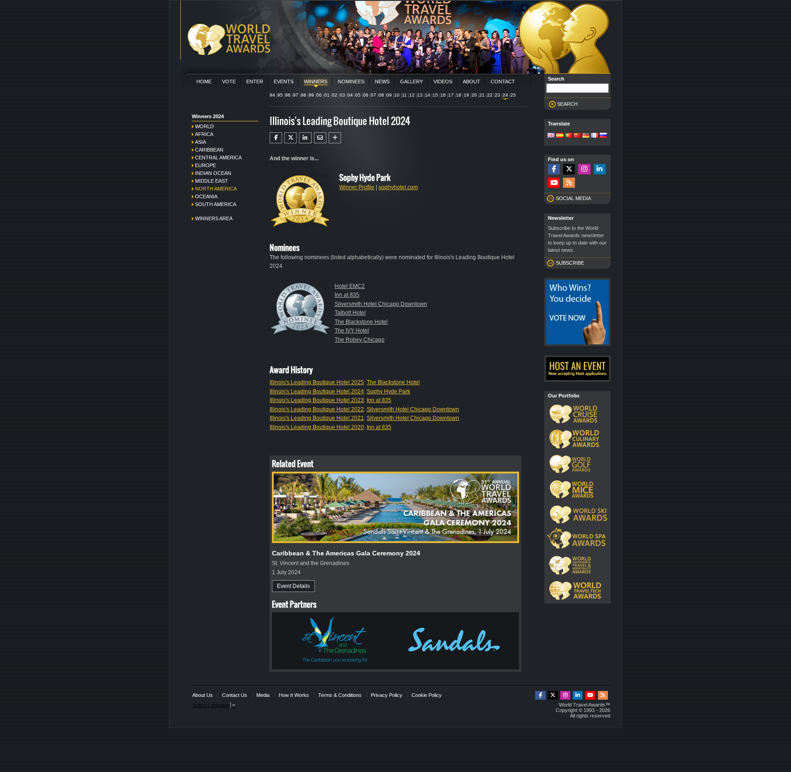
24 (505, 95)
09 (389, 95)
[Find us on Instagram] (584, 169)
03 (342, 95)
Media (263, 695)
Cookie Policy (427, 695)
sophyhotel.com (398, 187)
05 (358, 95)
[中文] (577, 136)
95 (280, 95)
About (471, 81)
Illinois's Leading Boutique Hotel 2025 (317, 382)
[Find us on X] (569, 169)
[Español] (559, 136)
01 (327, 95)
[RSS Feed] (569, 183)
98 (303, 95)
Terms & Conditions (340, 695)
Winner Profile (356, 187)
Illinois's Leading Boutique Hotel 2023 (317, 400)
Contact (503, 81)
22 (490, 95)
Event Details (293, 586)
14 (427, 95)
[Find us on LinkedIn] (600, 169)
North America (216, 188)
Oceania (206, 196)
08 (381, 95)
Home (203, 81)
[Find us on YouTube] (554, 183)
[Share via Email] (320, 138)
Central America (218, 157)
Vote (229, 81)
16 (443, 95)
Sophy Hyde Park (388, 391)
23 (497, 95)
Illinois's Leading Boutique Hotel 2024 (317, 391)
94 (272, 95)
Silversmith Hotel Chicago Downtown (381, 304)
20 (474, 95)
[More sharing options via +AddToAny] (335, 138)
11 (404, 95)
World (204, 126)
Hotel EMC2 (350, 286)
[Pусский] (603, 136)
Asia (200, 142)
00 (319, 95)
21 (482, 95)
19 (466, 95)
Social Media (573, 198)
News (382, 81)
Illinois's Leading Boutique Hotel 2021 (317, 418)
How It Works (294, 695)
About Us (202, 695)
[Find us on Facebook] (554, 169)
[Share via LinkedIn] (305, 138)
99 (311, 95)
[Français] (594, 136)
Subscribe (570, 263)
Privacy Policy (386, 695)
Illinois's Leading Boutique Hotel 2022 (317, 409)
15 (435, 95)
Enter (254, 81)
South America (215, 204)
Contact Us (234, 695)
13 (420, 95)
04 (350, 95)
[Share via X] (290, 138)
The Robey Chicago (360, 340)
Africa (204, 134)
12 (412, 95)
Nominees (351, 81)
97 (295, 95)
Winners (315, 81)
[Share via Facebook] (276, 138)
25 (513, 95)
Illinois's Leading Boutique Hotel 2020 (317, 427)
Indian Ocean (213, 173)
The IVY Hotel (352, 330)
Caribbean (209, 149)
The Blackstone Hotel (361, 322)
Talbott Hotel (350, 313)
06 (365, 95)
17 (451, 95)
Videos (442, 81)
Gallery (411, 81)
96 (288, 95)
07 (373, 95)
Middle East (211, 181)
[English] (551, 136)
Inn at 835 (347, 295)
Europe (205, 165)
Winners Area (214, 218)
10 (397, 95)
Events (283, 81)
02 (334, 95)
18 (458, 95)
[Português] (568, 136)
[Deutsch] (586, 136)
